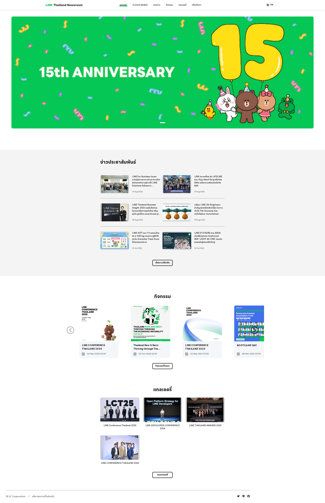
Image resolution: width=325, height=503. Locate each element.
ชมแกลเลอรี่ (162, 475)
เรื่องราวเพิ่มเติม (162, 263)
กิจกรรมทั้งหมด (162, 366)
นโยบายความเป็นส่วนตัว (43, 497)
